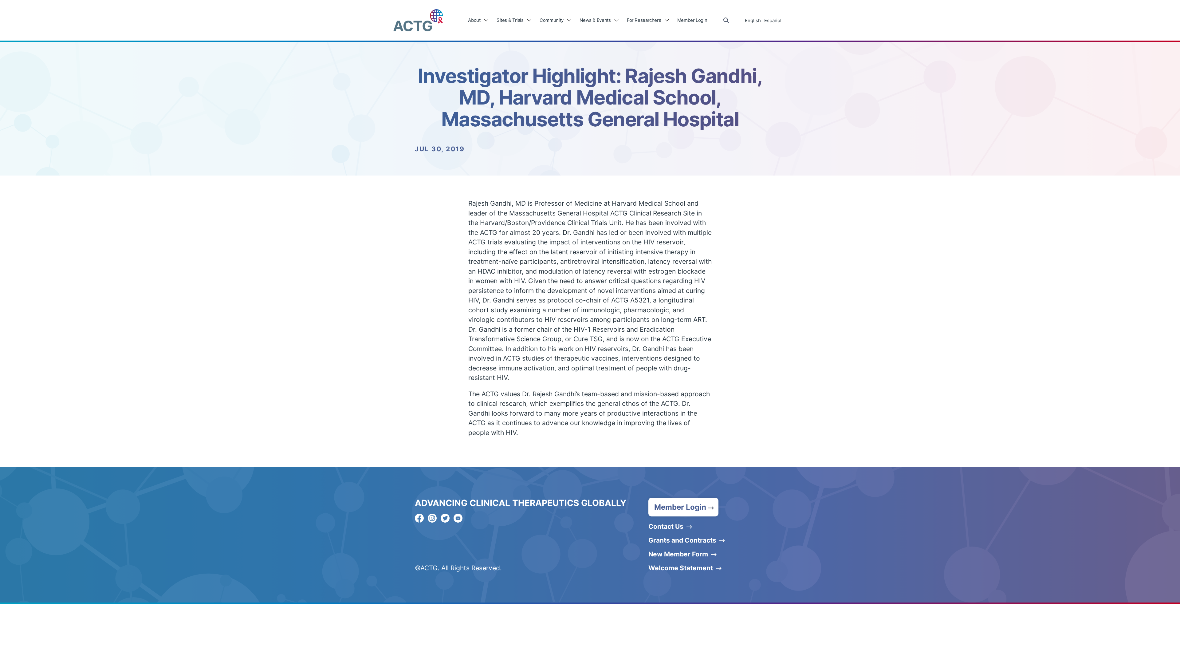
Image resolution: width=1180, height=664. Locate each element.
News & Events (595, 20)
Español (772, 20)
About (474, 20)
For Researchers (644, 20)
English (753, 20)
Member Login (692, 20)
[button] (683, 507)
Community (552, 20)
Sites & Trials (510, 20)
